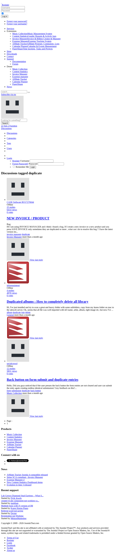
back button (35, 390)
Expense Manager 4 (15, 480)
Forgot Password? (20, 164)
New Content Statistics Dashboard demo (25, 482)
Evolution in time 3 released (19, 485)
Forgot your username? (17, 24)
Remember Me (22, 167)
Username (24, 161)
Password (33, 164)
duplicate (26, 234)
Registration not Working (12, 516)
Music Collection (14, 393)
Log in (4, 16)
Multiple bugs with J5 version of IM (17, 506)
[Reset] (29, 92)
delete (27, 312)
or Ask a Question (9, 126)
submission (16, 390)
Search (5, 123)
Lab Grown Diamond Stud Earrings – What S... (22, 495)
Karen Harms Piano (19, 508)
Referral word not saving (12, 511)
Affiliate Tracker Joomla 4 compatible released (27, 475)
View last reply (36, 260)
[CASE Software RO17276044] (18, 260)
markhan (14, 503)
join (23, 312)
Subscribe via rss (8, 94)
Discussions (6, 128)
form (9, 390)
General (10, 315)
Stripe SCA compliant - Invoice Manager (25, 477)
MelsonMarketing (18, 518)
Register (5, 5)
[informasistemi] (18, 338)
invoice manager (14, 234)
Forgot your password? (17, 21)
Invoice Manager (14, 237)
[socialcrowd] (18, 416)
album (9, 312)
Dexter (14, 513)
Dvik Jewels (16, 498)
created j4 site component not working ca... (20, 501)
